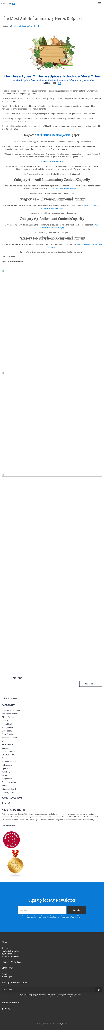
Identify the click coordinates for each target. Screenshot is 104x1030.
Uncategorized (8, 792)
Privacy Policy (61, 1023)
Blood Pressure (8, 717)
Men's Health (7, 724)
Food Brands (7, 734)
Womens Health (9, 761)
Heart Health (7, 744)
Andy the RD (34, 26)
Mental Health (8, 751)
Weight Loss (7, 778)
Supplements (7, 727)
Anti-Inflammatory (10, 713)
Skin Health (7, 730)
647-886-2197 (14, 962)
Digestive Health (9, 789)
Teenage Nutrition (9, 737)
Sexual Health (8, 754)
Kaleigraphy (7, 765)
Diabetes (6, 748)
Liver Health (7, 720)
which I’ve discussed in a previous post (64, 188)
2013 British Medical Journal (54, 135)
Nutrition (6, 772)
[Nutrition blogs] (15, 876)
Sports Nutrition (9, 782)
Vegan (4, 741)
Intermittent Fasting (11, 710)
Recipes (5, 775)
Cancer (5, 758)
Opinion (5, 768)
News (4, 785)
